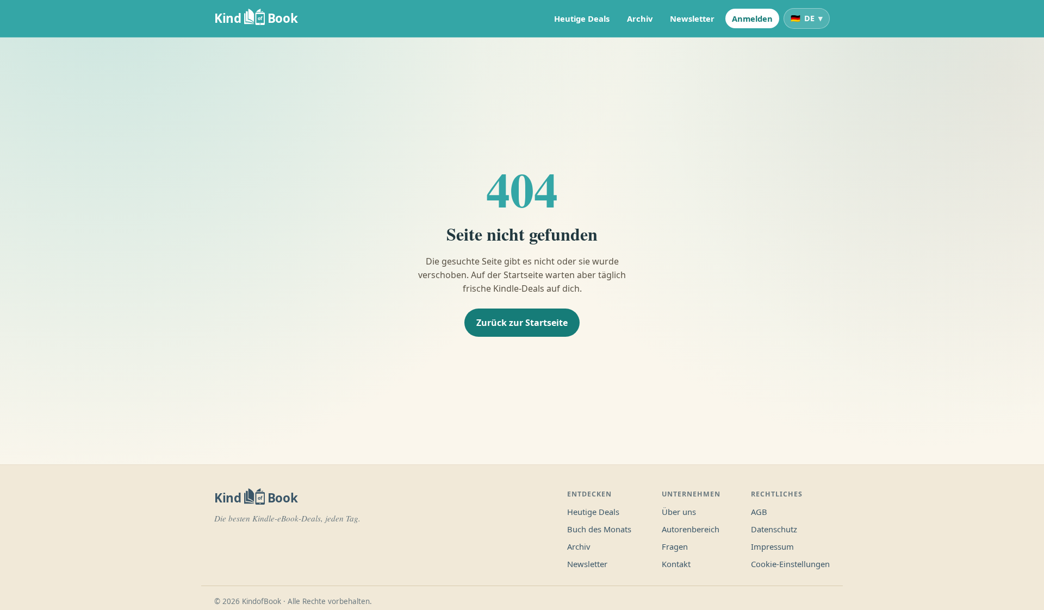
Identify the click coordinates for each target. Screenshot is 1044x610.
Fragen (675, 546)
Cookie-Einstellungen (790, 563)
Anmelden (752, 18)
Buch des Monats (599, 529)
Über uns (679, 511)
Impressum (772, 546)
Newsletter (692, 18)
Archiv (639, 18)
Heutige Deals (582, 18)
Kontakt (676, 563)
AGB (759, 511)
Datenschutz (774, 529)
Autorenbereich (690, 529)
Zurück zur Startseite (522, 323)
